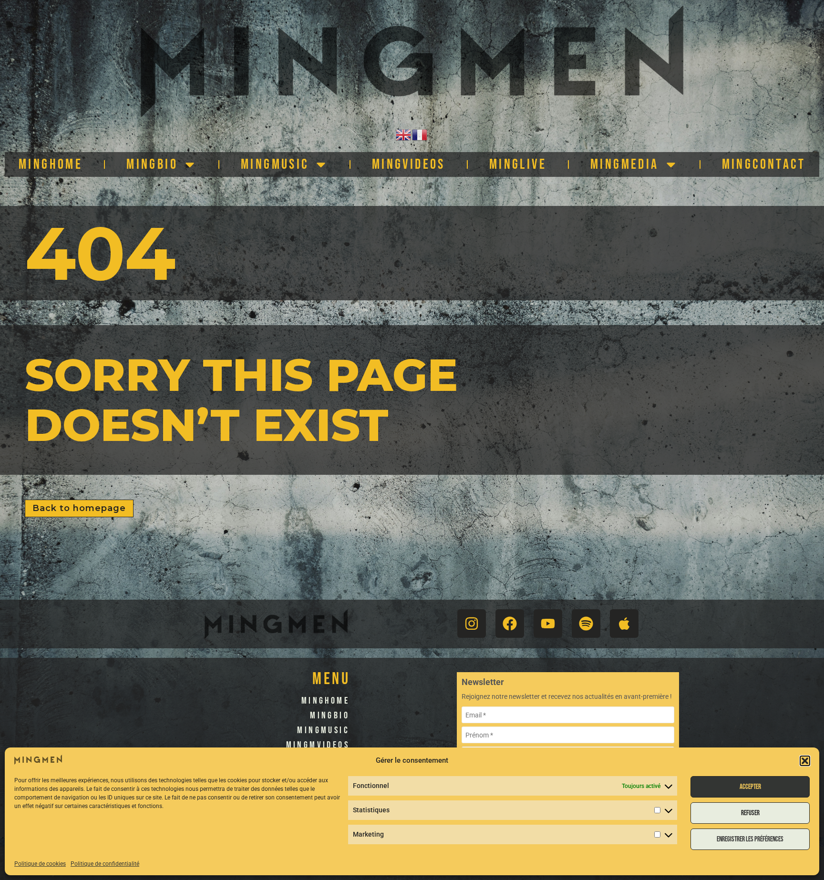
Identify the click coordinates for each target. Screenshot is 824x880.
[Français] (420, 134)
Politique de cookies (40, 863)
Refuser (750, 813)
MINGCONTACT (763, 164)
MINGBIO (152, 164)
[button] (805, 761)
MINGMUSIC (275, 164)
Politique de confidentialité (105, 863)
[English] (404, 134)
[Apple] (624, 623)
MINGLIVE (517, 164)
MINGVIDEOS (408, 164)
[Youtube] (548, 623)
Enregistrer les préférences (750, 839)
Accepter (750, 786)
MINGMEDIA (624, 164)
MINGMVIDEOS (318, 745)
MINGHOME (50, 164)
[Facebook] (509, 623)
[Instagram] (471, 623)
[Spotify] (586, 623)
